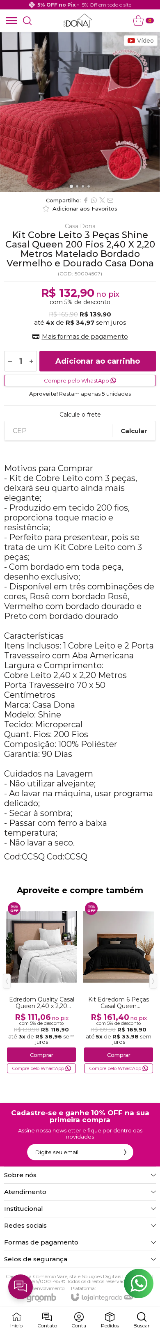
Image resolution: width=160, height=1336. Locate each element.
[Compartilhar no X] (102, 200)
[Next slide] (151, 112)
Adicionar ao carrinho (97, 361)
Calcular (134, 431)
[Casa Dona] (77, 20)
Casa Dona (80, 226)
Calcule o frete (80, 414)
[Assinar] (125, 1152)
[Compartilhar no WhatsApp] (94, 200)
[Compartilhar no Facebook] (86, 200)
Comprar (41, 1055)
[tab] (71, 186)
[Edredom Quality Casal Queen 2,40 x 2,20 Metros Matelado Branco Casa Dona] (41, 987)
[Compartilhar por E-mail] (110, 200)
